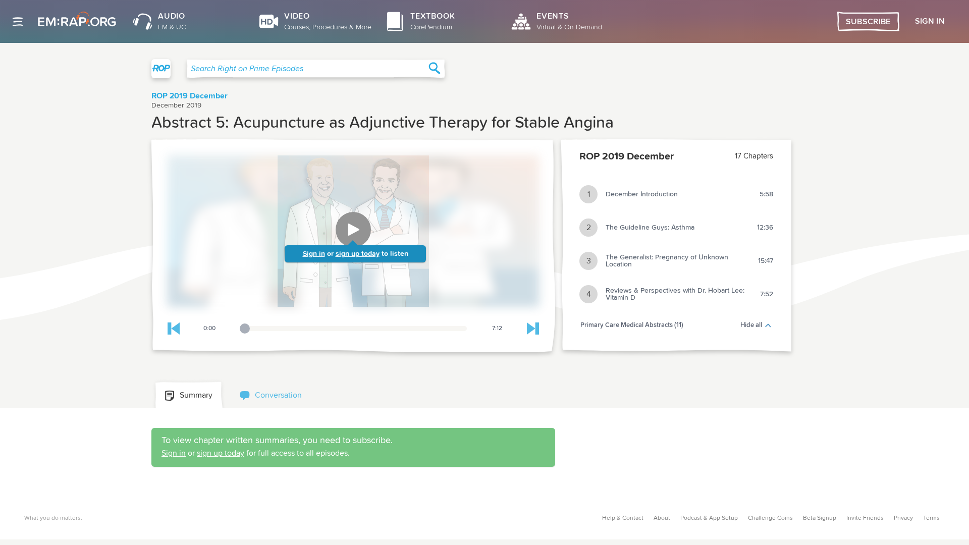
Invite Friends (865, 518)
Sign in (314, 253)
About (662, 518)
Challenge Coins (770, 518)
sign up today (358, 253)
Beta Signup (819, 518)
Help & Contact (622, 518)
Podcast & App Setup (709, 518)
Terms (931, 518)
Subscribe (868, 22)
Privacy (903, 518)
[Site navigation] (17, 21)
